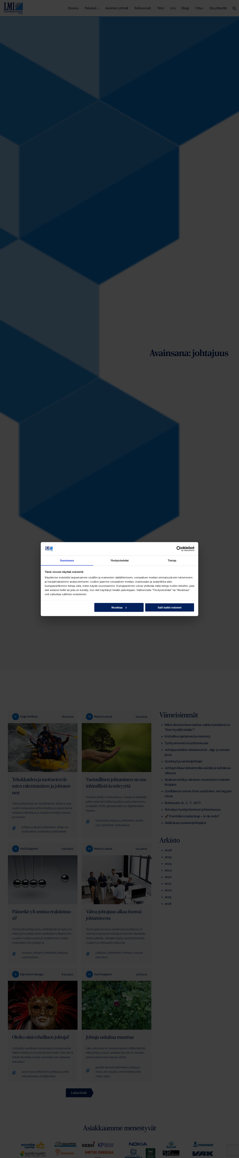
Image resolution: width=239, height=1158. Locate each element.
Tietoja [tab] (172, 560)
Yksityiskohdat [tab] (119, 560)
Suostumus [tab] (67, 560)
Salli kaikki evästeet (169, 607)
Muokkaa (116, 607)
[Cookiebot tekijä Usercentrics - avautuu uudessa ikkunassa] (179, 548)
